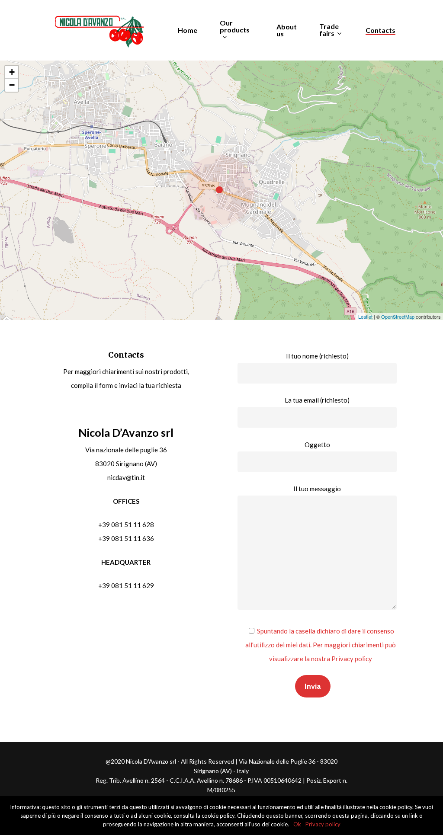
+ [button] (12, 72)
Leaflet (365, 316)
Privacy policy (322, 824)
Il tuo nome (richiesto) (317, 356)
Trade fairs (329, 30)
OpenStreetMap (397, 316)
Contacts (380, 30)
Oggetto (317, 444)
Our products (235, 26)
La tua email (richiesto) (317, 400)
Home (187, 30)
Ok (297, 824)
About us (286, 30)
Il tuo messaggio (317, 489)
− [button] (12, 85)
